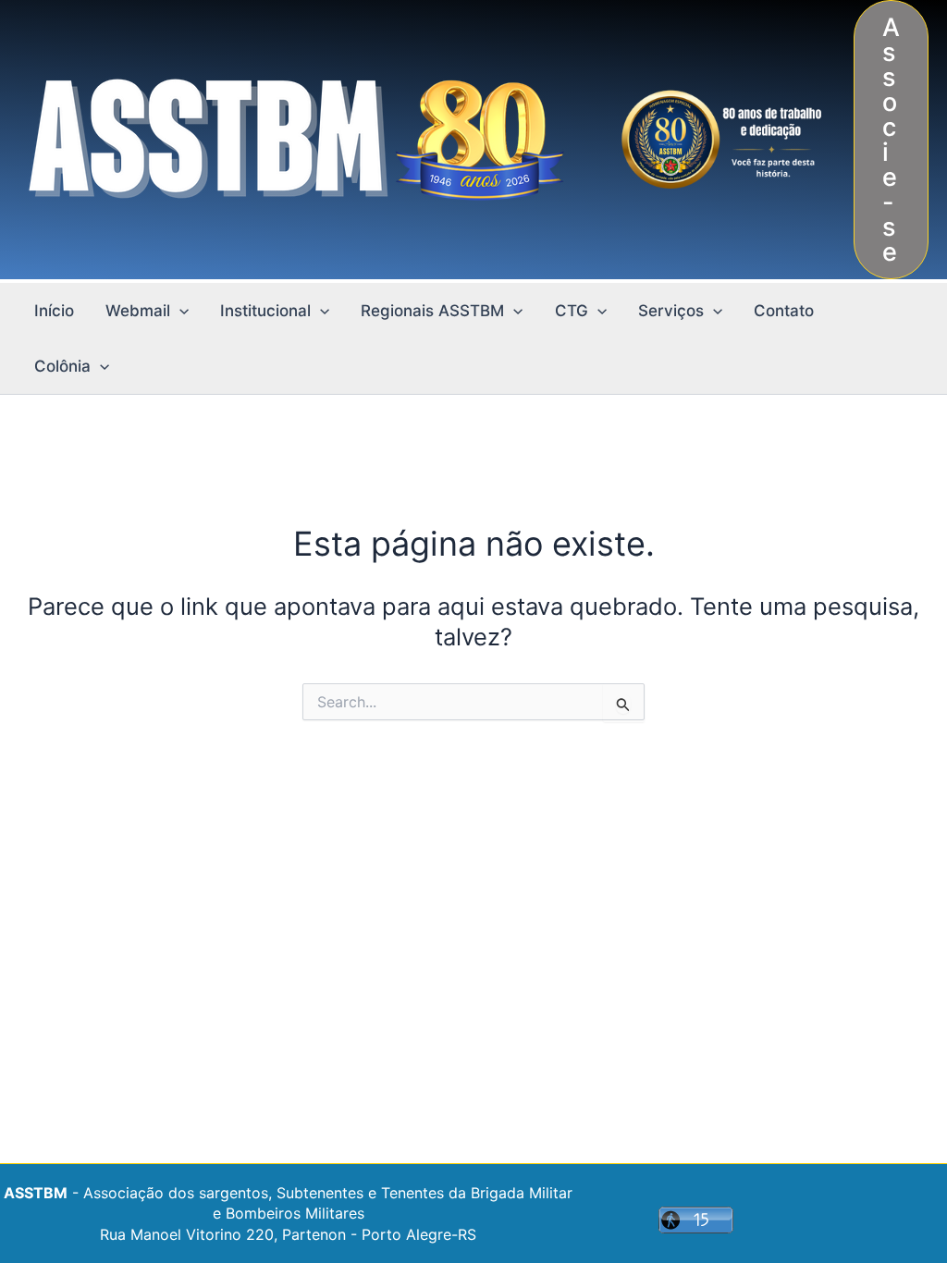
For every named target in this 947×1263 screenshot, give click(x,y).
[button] (891, 139)
